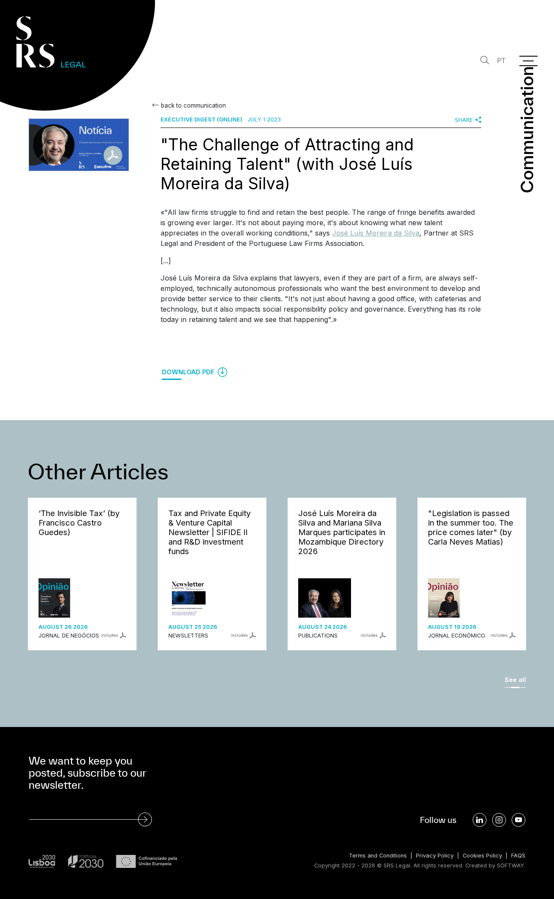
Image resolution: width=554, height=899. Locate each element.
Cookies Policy (482, 855)
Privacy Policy (435, 855)
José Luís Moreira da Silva (375, 233)
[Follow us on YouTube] (518, 820)
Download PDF (189, 372)
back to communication (193, 105)
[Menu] (528, 61)
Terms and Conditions (378, 855)
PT (501, 61)
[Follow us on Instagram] (499, 820)
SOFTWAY (510, 865)
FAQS (518, 855)
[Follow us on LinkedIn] (479, 820)
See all (515, 679)
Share (464, 120)
